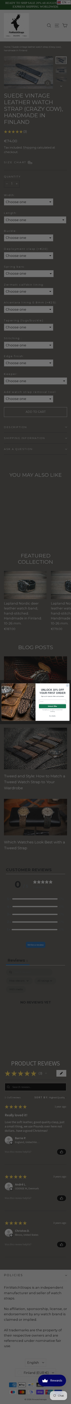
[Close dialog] (67, 685)
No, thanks (52, 716)
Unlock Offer (52, 706)
